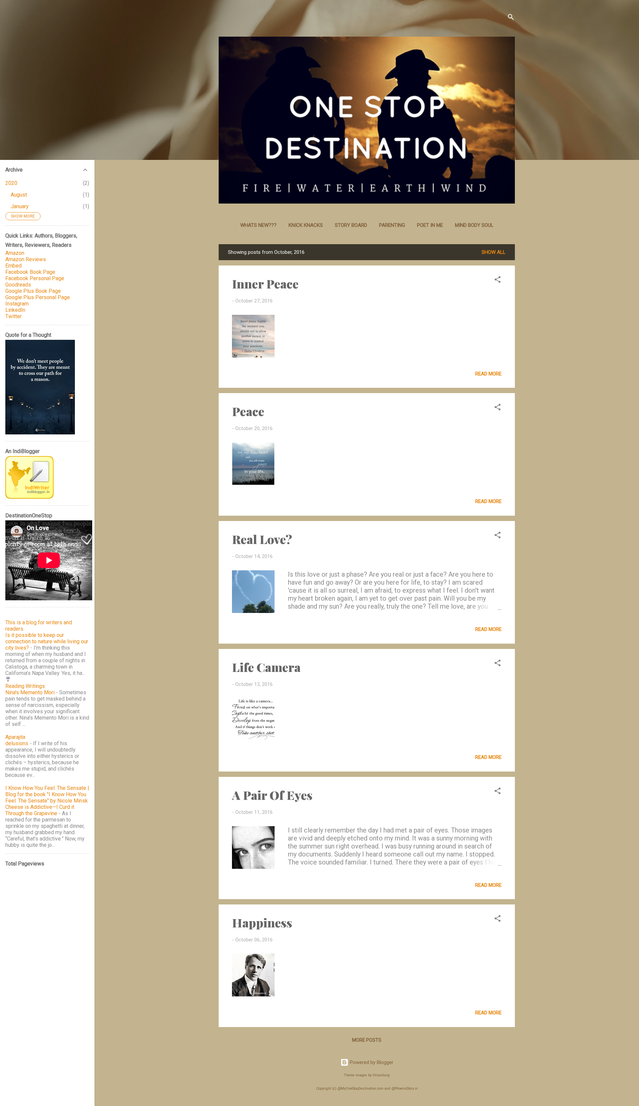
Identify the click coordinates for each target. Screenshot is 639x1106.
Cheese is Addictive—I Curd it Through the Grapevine (39, 810)
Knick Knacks (306, 225)
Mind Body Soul (474, 225)
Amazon (14, 253)
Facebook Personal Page (34, 278)
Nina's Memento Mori (30, 692)
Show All (494, 252)
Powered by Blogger (370, 1062)
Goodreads (18, 284)
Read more (488, 374)
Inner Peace (265, 283)
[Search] (511, 18)
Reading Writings (25, 686)
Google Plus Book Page (33, 291)
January (20, 206)
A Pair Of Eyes (272, 795)
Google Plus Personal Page (37, 297)
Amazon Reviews (25, 259)
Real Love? (262, 539)
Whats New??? (258, 225)
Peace (248, 411)
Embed (13, 266)
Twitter (13, 316)
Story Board (351, 225)
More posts (366, 1040)
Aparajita (15, 737)
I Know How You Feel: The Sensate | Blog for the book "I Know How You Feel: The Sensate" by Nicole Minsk (47, 794)
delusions (16, 743)
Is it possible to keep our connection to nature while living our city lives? (46, 641)
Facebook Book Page (30, 272)
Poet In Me (430, 225)
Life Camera (266, 667)
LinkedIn (15, 310)
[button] (498, 281)
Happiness (262, 922)
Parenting (392, 225)
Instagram (17, 303)
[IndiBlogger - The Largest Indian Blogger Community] (29, 497)
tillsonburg (381, 1075)
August (19, 195)
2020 (11, 183)
